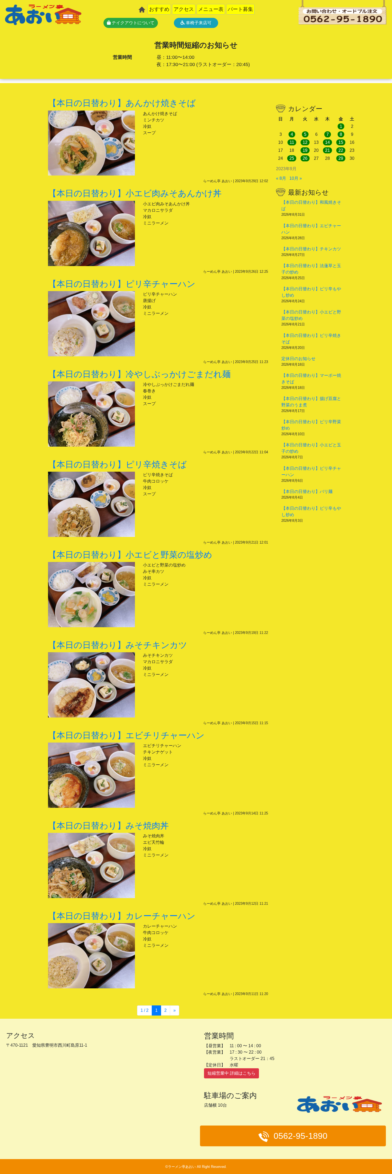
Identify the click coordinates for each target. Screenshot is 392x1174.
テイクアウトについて (132, 23)
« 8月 (281, 178)
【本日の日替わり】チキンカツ (311, 249)
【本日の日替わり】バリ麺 (307, 491)
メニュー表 (210, 9)
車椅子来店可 (198, 23)
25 (291, 158)
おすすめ (159, 9)
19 (305, 150)
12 (305, 142)
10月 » (295, 178)
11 (292, 142)
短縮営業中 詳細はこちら (231, 1073)
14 (327, 142)
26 (305, 158)
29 (340, 158)
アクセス (184, 9)
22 (340, 150)
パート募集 (240, 9)
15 (340, 142)
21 (327, 150)
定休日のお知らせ (298, 358)
